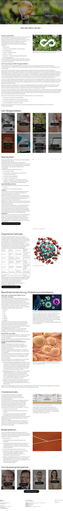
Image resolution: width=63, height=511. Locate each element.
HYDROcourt (27, 503)
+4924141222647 (3, 503)
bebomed (26, 505)
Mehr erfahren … (8, 125)
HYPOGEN (26, 504)
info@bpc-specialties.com (4, 508)
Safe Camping (27, 506)
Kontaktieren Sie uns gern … (31, 491)
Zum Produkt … (39, 128)
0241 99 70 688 (3, 507)
